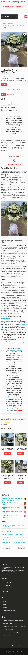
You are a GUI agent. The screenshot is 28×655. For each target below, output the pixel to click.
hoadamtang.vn (5, 318)
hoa (5, 194)
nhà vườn (13, 403)
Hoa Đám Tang (11, 89)
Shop (4, 604)
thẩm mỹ (17, 399)
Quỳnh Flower (5, 326)
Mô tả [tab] (3, 94)
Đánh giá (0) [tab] (10, 94)
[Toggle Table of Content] (8, 103)
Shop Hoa (24, 324)
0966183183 (7, 570)
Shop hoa (8, 396)
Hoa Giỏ (5, 591)
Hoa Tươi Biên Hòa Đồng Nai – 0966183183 (14, 534)
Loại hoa (18, 89)
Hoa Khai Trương (8, 582)
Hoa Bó (5, 588)
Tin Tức (5, 607)
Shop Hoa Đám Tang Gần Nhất (14, 6)
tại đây (22, 342)
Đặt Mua (4, 84)
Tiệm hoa (11, 377)
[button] (25, 16)
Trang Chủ (6, 601)
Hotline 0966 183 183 (9, 610)
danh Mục (6, 16)
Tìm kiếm (21, 548)
